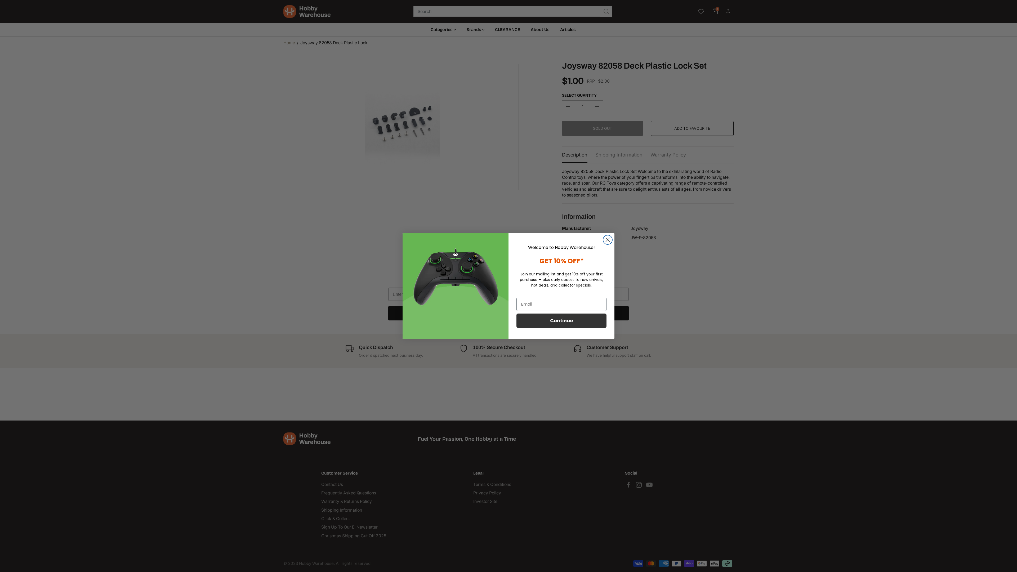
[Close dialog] (607, 239)
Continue (561, 320)
